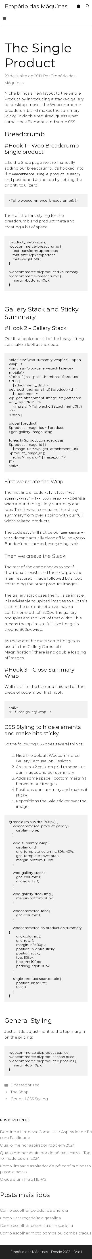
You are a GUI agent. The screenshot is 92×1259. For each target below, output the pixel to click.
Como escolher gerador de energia (34, 1210)
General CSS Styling (29, 1099)
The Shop (19, 1092)
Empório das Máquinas (35, 6)
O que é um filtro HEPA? (23, 1179)
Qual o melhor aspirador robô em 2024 (37, 1145)
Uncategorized (25, 1085)
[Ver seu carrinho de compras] (78, 6)
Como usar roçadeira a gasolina (30, 1218)
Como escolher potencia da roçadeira (36, 1225)
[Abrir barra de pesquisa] (87, 6)
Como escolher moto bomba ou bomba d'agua (46, 1233)
